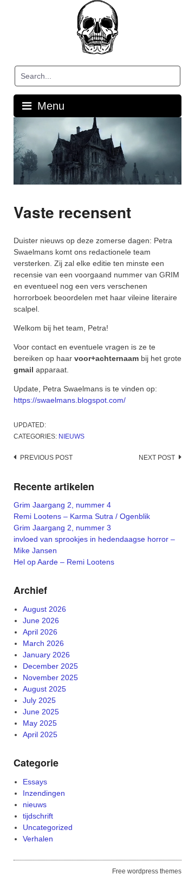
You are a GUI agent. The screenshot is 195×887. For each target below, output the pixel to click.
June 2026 (41, 620)
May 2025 (40, 723)
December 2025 (50, 666)
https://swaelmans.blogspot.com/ (70, 400)
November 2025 (50, 677)
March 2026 (43, 643)
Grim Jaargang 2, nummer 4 (62, 504)
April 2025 (40, 734)
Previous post (46, 457)
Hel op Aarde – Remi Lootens (64, 561)
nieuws (71, 436)
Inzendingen (44, 793)
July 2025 (39, 700)
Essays (35, 781)
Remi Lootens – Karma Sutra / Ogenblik (82, 516)
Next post (157, 457)
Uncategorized (48, 827)
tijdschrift (38, 816)
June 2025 (41, 711)
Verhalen (38, 838)
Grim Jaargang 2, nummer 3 (62, 527)
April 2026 (40, 632)
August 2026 (44, 609)
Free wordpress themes (146, 871)
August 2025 (44, 689)
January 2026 (46, 654)
